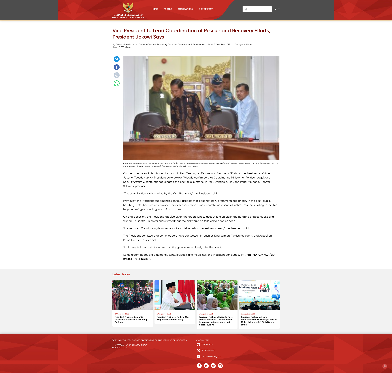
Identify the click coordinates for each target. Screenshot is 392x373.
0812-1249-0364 (208, 350)
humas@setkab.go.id (210, 356)
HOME (155, 9)
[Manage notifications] (384, 366)
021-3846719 (206, 344)
